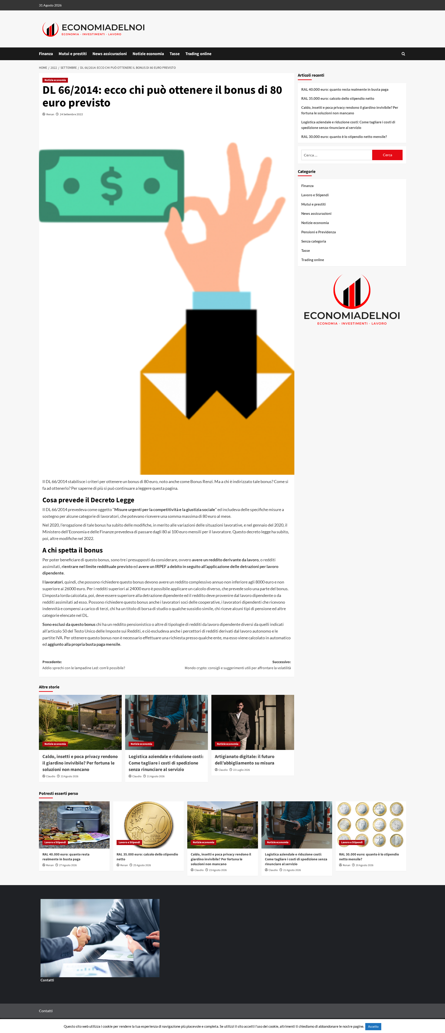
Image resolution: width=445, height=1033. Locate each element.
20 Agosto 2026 (364, 865)
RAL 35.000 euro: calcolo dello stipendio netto (337, 98)
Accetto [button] (373, 1026)
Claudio (50, 776)
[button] (403, 54)
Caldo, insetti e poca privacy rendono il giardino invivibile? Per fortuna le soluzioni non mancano (80, 763)
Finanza (46, 54)
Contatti (47, 980)
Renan (50, 114)
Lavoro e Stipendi (315, 195)
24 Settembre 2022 (71, 114)
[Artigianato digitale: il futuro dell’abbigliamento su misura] (252, 722)
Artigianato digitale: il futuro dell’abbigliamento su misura (244, 759)
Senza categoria (313, 241)
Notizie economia (148, 54)
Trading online (198, 54)
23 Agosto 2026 (69, 776)
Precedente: (83, 665)
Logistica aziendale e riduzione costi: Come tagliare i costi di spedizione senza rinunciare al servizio (166, 763)
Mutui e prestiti (73, 54)
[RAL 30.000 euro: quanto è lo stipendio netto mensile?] (371, 824)
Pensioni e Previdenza (318, 232)
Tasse (175, 54)
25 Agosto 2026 (142, 865)
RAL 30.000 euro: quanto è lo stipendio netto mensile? (344, 136)
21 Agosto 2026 (156, 776)
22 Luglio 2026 (241, 770)
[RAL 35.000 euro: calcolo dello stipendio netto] (148, 824)
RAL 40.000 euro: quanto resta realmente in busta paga (344, 89)
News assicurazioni (109, 54)
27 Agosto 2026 (68, 865)
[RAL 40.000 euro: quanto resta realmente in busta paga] (74, 824)
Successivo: (238, 665)
